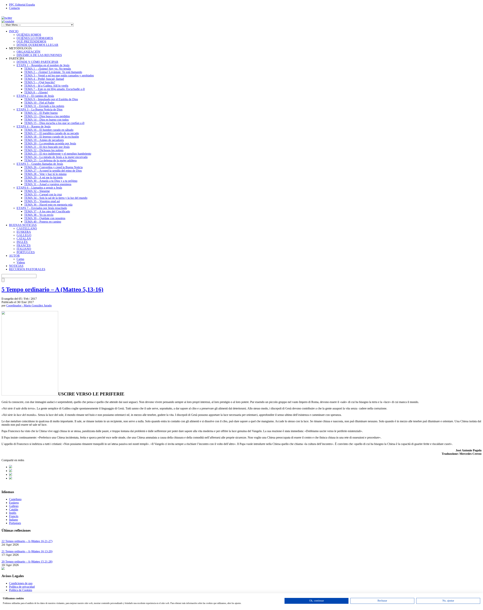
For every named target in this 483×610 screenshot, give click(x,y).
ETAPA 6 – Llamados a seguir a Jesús (39, 187)
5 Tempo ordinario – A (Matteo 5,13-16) (52, 289)
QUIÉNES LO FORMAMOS (35, 38)
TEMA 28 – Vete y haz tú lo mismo (45, 174)
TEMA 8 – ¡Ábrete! (36, 92)
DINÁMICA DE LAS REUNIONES (39, 55)
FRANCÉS (24, 245)
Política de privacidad (22, 586)
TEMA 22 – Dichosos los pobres (43, 150)
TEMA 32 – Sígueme (37, 191)
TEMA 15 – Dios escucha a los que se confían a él (54, 123)
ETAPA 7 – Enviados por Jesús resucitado (42, 208)
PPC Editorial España (22, 4)
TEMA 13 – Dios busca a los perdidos (47, 116)
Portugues (15, 523)
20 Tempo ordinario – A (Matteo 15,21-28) (27, 561)
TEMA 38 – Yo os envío (38, 214)
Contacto (14, 8)
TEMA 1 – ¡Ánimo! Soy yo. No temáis (47, 68)
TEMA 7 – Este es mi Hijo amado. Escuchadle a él (54, 89)
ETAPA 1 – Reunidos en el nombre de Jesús (43, 65)
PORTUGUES (26, 252)
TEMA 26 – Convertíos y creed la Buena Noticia (53, 167)
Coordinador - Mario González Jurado (29, 305)
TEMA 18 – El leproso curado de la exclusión (51, 136)
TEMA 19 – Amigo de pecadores (44, 140)
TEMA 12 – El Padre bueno (41, 112)
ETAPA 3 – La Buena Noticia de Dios (39, 109)
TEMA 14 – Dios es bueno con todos (46, 119)
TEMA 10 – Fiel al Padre (39, 102)
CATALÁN (24, 238)
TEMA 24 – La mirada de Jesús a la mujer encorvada (56, 157)
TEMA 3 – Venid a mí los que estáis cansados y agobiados (59, 75)
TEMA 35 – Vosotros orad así (42, 201)
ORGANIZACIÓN (28, 51)
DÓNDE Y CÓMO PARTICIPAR (37, 61)
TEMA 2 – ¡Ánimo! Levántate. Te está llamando (53, 72)
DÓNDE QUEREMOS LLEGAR (37, 44)
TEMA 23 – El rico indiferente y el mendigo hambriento (57, 153)
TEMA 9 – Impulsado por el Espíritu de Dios (51, 99)
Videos (21, 262)
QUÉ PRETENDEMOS (31, 41)
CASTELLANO (27, 228)
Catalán (13, 509)
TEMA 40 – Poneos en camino (42, 221)
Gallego (13, 506)
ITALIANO (24, 248)
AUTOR (14, 255)
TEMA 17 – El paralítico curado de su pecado (51, 133)
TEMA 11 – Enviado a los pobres (44, 106)
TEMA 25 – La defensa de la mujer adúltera (50, 160)
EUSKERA (24, 231)
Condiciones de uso (20, 583)
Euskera (14, 502)
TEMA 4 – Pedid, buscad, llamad (44, 78)
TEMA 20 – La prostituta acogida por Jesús (50, 143)
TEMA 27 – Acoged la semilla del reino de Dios (53, 170)
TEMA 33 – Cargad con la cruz (43, 194)
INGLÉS (22, 242)
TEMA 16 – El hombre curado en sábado (48, 129)
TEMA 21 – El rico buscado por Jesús (47, 146)
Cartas (20, 259)
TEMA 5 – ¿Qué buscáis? (39, 82)
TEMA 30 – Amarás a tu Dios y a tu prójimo (50, 180)
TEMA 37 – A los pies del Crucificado (47, 211)
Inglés (12, 512)
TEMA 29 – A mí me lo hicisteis (43, 177)
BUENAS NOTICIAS (23, 225)
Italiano (13, 519)
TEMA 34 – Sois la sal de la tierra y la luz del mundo (55, 197)
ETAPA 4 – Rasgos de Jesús (34, 126)
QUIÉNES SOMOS (29, 34)
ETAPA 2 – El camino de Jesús (35, 95)
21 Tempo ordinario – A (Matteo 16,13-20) (27, 551)
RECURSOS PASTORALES (27, 269)
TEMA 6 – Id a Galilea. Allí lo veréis (46, 85)
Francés (13, 516)
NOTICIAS (16, 265)
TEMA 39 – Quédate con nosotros (44, 218)
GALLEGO (24, 235)
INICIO (13, 31)
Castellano (15, 499)
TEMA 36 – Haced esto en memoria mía (48, 204)
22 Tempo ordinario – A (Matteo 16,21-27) (27, 541)
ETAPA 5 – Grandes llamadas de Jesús (40, 163)
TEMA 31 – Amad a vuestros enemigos (47, 184)
